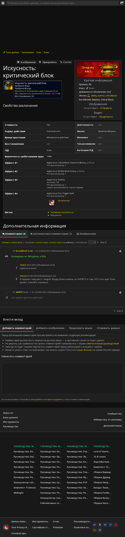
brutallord (21, 250)
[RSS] (94, 530)
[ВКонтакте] (100, 530)
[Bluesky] (105, 524)
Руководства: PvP (77, 482)
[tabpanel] (62, 276)
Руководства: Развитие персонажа (25, 461)
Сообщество (114, 413)
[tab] (14, 234)
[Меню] (3, 3)
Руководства (10, 426)
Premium (58, 527)
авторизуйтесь (37, 399)
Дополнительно (113, 425)
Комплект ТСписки (25, 487)
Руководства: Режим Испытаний (51, 492)
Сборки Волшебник (103, 497)
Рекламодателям (83, 521)
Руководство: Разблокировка (78, 451)
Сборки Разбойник (103, 492)
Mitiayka (24, 275)
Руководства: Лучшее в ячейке (78, 456)
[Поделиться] (122, 3)
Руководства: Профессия (25, 472)
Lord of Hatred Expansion (103, 451)
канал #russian (84, 349)
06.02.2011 (46, 250)
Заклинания (28, 52)
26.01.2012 (31, 265)
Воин (46, 52)
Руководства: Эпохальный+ (25, 466)
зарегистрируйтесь (55, 399)
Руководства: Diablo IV (103, 446)
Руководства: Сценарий (51, 487)
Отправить (106, 108)
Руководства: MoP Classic (51, 446)
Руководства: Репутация (51, 477)
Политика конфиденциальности (83, 527)
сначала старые (55, 242)
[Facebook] (110, 524)
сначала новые (42, 242)
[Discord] (94, 524)
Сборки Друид (102, 477)
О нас (56, 521)
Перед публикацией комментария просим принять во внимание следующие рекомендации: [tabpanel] (61, 367)
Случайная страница (41, 527)
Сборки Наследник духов (103, 503)
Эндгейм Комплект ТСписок (103, 461)
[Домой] (6, 529)
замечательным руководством (102, 343)
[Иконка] (8, 85)
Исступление (64, 200)
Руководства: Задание (51, 472)
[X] (100, 524)
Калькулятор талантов (25, 482)
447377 (19, 292)
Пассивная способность (62, 212)
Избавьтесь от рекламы (108, 419)
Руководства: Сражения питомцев (51, 482)
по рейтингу (68, 242)
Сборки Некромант (103, 482)
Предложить (105, 116)
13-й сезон (100, 456)
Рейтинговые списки (51, 503)
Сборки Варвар (102, 472)
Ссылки (67, 62)
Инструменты (11, 421)
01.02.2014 (33, 275)
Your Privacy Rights (20, 527)
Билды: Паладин (103, 487)
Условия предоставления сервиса (20, 533)
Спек (38, 52)
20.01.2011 (42, 292)
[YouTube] (116, 524)
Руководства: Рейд (25, 477)
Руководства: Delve (25, 456)
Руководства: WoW (25, 446)
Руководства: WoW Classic (78, 446)
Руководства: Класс (25, 451)
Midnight (19, 492)
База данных (12, 52)
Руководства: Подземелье (51, 461)
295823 (23, 265)
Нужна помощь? (20, 521)
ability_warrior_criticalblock (104, 95)
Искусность (55, 215)
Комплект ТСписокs (103, 466)
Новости (8, 412)
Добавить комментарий (12, 242)
